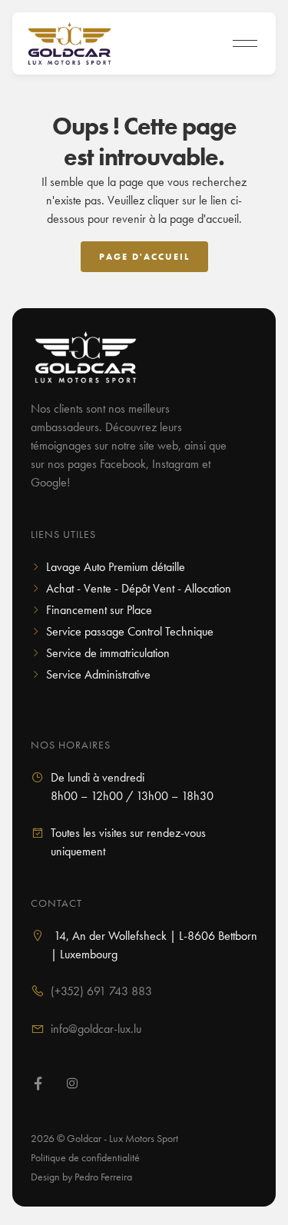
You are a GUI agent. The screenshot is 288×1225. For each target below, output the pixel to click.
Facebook (123, 464)
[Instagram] (72, 1085)
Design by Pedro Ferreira (81, 1177)
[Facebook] (38, 1085)
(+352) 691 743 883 (101, 991)
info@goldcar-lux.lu (96, 1029)
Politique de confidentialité (85, 1157)
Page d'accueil (144, 257)
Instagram (175, 464)
